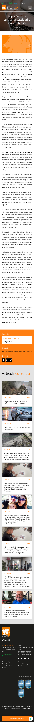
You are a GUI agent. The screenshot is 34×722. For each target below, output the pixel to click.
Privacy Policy (6, 662)
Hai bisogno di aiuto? (17, 718)
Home (16, 27)
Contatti (20, 662)
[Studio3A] (10, 7)
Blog (3, 351)
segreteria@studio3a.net (25, 647)
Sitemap (4, 668)
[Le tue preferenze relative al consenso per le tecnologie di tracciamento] (31, 719)
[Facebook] (3, 360)
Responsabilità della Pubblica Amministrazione (18, 351)
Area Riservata (22, 666)
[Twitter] (10, 360)
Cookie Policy (6, 664)
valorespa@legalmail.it (24, 651)
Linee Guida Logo (23, 664)
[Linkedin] (7, 360)
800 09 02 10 (8, 3)
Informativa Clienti (7, 666)
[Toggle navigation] (30, 8)
